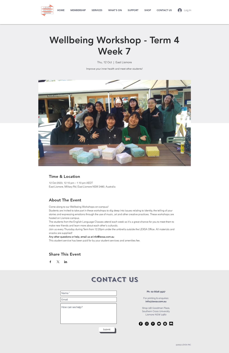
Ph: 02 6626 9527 (156, 291)
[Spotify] (165, 324)
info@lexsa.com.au (156, 301)
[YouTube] (159, 324)
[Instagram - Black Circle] (147, 324)
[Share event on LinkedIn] (65, 262)
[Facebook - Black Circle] (141, 324)
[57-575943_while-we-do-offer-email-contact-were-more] (171, 324)
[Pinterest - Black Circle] (153, 324)
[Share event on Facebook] (50, 262)
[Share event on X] (58, 262)
